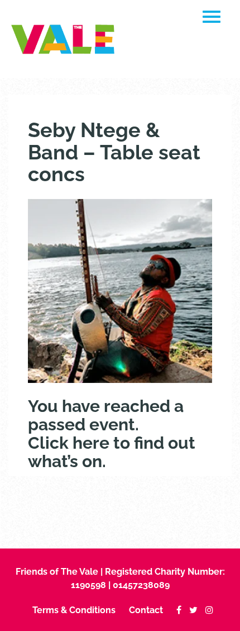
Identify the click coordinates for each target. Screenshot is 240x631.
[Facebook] (176, 610)
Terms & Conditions (74, 610)
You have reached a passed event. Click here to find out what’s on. (111, 433)
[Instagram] (206, 610)
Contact (146, 610)
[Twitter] (191, 610)
